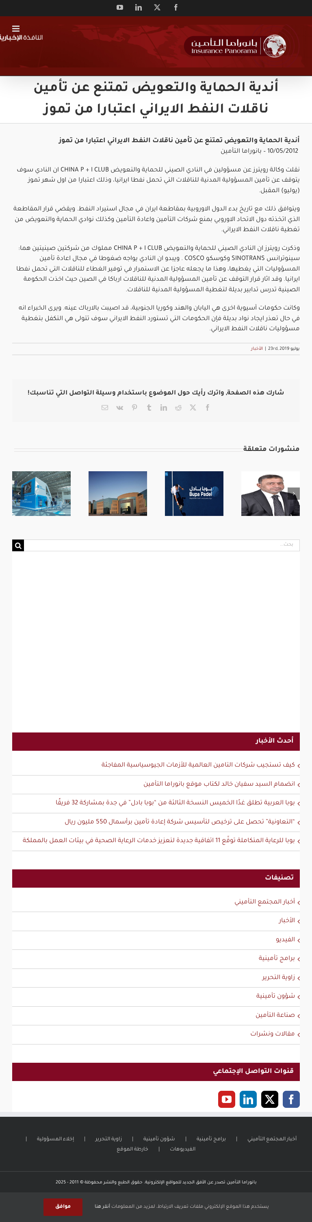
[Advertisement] (156, 647)
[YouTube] (226, 1099)
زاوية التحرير (278, 978)
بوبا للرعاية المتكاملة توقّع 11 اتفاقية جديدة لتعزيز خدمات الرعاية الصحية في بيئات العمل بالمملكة (159, 841)
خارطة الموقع (132, 1150)
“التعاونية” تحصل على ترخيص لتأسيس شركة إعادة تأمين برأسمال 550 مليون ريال (180, 822)
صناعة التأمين (275, 1015)
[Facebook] (291, 1099)
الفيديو (285, 940)
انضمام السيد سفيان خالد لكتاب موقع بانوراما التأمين (219, 784)
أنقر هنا (102, 1207)
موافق (63, 1207)
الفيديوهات (182, 1150)
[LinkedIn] (248, 1099)
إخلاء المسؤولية (55, 1139)
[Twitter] (269, 1099)
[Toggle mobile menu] (16, 28)
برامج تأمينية (277, 959)
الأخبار (257, 349)
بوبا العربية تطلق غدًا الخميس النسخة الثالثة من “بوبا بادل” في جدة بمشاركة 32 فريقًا (175, 803)
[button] (18, 494)
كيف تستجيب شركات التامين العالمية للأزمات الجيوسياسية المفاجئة (198, 765)
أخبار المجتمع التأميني (264, 902)
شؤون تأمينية (275, 996)
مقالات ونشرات (272, 1034)
